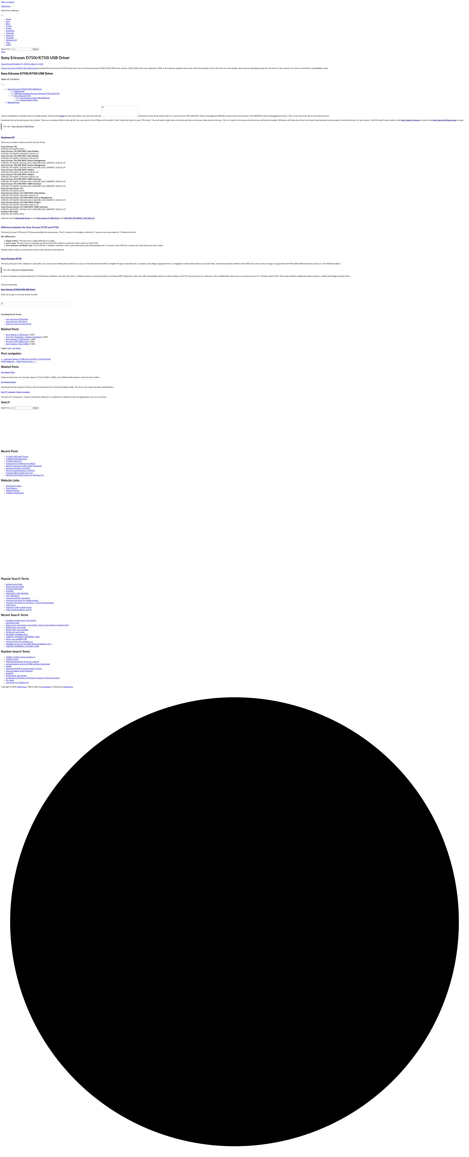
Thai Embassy (11, 488)
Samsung (10, 35)
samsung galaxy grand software (19, 671)
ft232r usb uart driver (15, 587)
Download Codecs (14, 486)
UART (8, 45)
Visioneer (10, 38)
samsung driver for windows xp (19, 642)
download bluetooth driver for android (22, 662)
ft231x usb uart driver (15, 632)
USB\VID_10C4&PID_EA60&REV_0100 (22, 637)
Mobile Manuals (13, 491)
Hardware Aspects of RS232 (18, 468)
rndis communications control (19, 610)
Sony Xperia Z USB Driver (48, 218)
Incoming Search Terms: (29, 100)
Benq (8, 24)
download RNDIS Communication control (24, 669)
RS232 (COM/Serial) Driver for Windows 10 (25, 475)
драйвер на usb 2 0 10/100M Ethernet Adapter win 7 (29, 644)
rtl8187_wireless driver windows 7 (20, 657)
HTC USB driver (12, 596)
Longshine (10, 31)
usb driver (16, 348)
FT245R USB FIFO (14, 461)
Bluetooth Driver (22, 218)
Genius (9, 28)
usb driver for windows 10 (17, 683)
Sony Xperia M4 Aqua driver (444, 120)
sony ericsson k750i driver (17, 319)
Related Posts (13, 103)
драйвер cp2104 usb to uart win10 (21, 621)
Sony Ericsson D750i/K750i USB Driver (25, 89)
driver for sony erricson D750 (18, 324)
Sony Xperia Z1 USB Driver (17, 339)
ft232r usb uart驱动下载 (16, 639)
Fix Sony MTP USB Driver (17, 342)
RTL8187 (10, 591)
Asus (8, 42)
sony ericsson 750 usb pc (16, 322)
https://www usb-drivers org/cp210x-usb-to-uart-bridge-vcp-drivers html (37, 625)
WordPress (68, 687)
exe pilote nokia (12, 623)
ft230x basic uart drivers (16, 676)
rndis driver (11, 605)
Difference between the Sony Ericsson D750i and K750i (36, 94)
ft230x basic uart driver (16, 627)
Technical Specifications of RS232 (20, 471)
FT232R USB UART (14, 589)
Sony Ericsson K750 (22, 96)
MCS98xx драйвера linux (17, 634)
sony (9, 348)
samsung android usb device (18, 598)
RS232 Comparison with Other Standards (24, 466)
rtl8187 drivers (12, 659)
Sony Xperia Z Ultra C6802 (17, 344)
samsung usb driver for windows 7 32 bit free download (30, 603)
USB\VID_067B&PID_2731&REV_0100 (22, 646)
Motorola (10, 33)
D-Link (9, 26)
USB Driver (6, 6)
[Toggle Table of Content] (3, 85)
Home (8, 19)
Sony (3, 52)
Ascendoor (46, 687)
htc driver (10, 680)
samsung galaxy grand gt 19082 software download (28, 664)
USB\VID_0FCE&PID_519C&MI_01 (79, 218)
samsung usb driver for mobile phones (22, 600)
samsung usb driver (14, 584)
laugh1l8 (9, 673)
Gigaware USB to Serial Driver (19, 607)
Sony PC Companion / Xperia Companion (23, 337)
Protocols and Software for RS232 (20, 464)
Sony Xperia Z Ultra (8, 372)
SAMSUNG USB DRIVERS (17, 594)
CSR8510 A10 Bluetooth (16, 459)
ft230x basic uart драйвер (17, 630)
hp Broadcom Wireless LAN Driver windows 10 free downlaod (32, 678)
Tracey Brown (7, 64)
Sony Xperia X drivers (410, 120)
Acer (8, 21)
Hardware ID (11, 40)
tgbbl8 (8, 666)
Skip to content (7, 2)
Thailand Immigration (15, 493)
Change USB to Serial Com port (19, 473)
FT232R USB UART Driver (17, 457)
